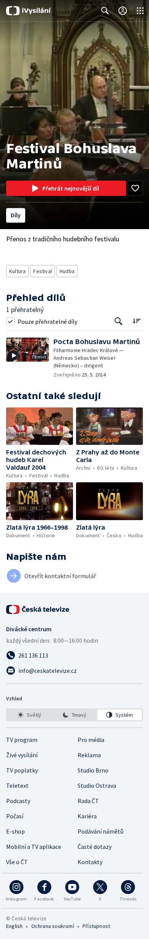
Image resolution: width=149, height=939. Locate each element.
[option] (29, 715)
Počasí (14, 816)
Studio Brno (93, 770)
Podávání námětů (100, 831)
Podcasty (18, 801)
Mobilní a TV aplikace (33, 846)
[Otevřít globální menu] (140, 10)
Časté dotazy (95, 846)
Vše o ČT (17, 862)
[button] (29, 358)
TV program (21, 739)
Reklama (89, 755)
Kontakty (90, 862)
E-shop (15, 831)
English (14, 926)
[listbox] (74, 714)
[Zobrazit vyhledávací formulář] (105, 10)
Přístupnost (96, 926)
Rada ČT (88, 801)
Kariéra (87, 816)
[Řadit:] (136, 320)
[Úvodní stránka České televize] (38, 609)
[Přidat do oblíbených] (135, 188)
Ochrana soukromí (52, 926)
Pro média (91, 739)
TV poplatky (22, 770)
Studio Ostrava (97, 785)
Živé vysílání (21, 755)
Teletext (17, 785)
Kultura (17, 271)
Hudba (67, 271)
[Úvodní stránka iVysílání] (28, 10)
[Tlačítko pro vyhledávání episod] (118, 321)
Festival (42, 271)
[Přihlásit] (122, 10)
